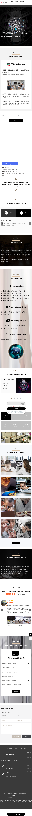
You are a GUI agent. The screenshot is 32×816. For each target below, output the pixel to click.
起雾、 (20, 293)
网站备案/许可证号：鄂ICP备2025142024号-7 (16, 797)
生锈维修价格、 (5, 295)
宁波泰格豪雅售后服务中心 (18, 1)
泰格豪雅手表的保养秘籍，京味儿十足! (9, 663)
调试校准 (15, 328)
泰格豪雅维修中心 (8, 115)
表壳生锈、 (20, 295)
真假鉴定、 (11, 326)
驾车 (14, 163)
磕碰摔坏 (13, 300)
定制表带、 (8, 339)
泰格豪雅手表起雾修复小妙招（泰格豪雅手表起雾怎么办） (13, 684)
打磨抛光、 (24, 312)
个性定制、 (4, 326)
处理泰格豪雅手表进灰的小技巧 (8, 667)
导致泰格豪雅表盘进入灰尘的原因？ (9, 680)
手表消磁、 (10, 328)
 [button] (30, 609)
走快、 (12, 291)
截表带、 (4, 328)
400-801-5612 (7, 167)
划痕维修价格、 (5, 298)
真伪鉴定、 (3, 339)
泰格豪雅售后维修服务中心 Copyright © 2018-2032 (18, 793)
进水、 (12, 293)
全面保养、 (4, 314)
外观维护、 (11, 312)
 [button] (2, 609)
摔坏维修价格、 (5, 300)
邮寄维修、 (12, 339)
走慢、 (16, 291)
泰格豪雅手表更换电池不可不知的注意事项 (10, 672)
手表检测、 (17, 326)
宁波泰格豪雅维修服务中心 (21, 625)
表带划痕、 (20, 298)
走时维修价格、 (5, 291)
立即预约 (16, 408)
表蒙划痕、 (27, 298)
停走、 (20, 291)
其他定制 (24, 339)
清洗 (9, 314)
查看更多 (16, 691)
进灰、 (16, 293)
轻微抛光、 (24, 326)
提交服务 (26, 736)
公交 (6, 163)
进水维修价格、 (5, 293)
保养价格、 (4, 312)
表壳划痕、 (13, 298)
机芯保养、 (17, 312)
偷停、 (24, 291)
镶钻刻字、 (20, 339)
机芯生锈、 (13, 295)
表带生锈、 (27, 295)
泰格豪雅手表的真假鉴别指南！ (8, 676)
